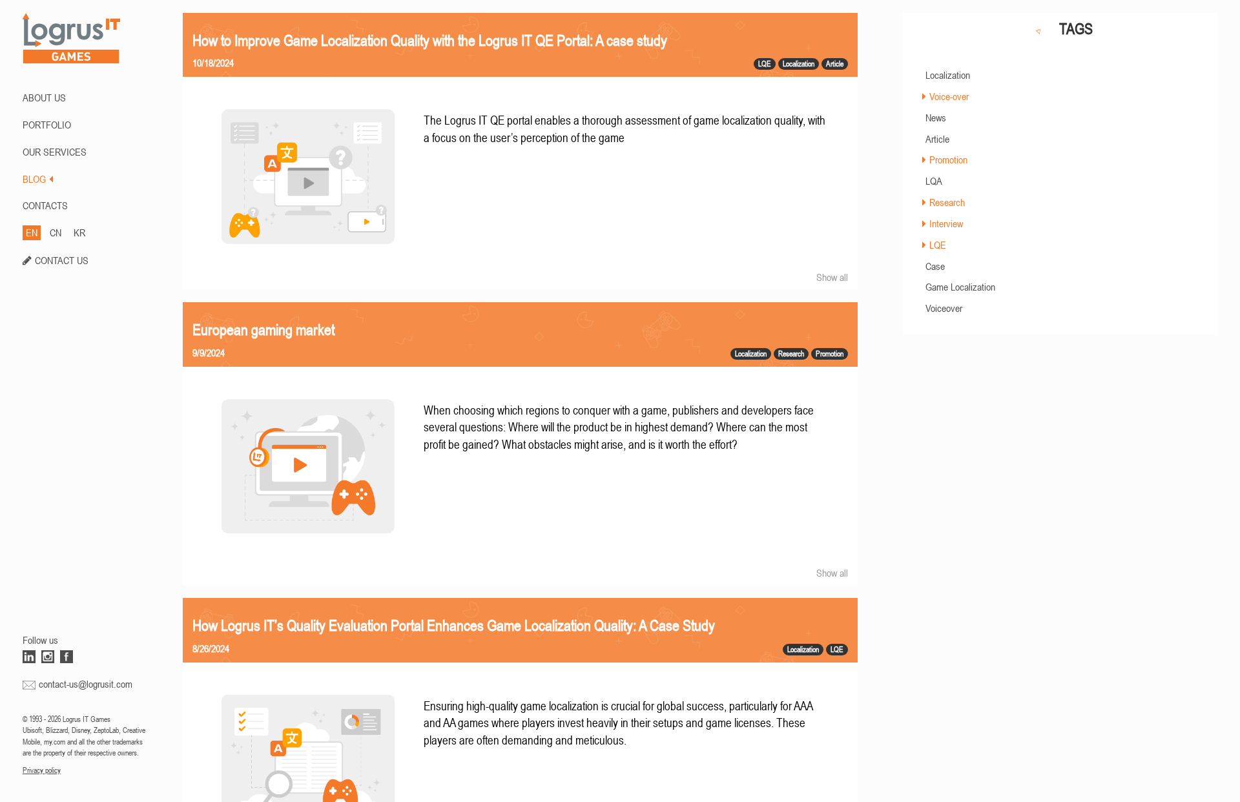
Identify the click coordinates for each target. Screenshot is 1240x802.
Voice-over (949, 96)
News (935, 117)
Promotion (948, 159)
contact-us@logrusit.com (85, 684)
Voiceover (943, 308)
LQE (937, 245)
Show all (832, 277)
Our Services (55, 152)
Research (947, 202)
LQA (933, 181)
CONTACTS (45, 205)
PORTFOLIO (47, 124)
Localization (947, 75)
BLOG (34, 179)
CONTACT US (61, 260)
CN (55, 232)
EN (31, 232)
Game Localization (960, 287)
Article (937, 139)
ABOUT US (44, 97)
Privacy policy (42, 770)
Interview (946, 223)
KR (79, 232)
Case (935, 266)
